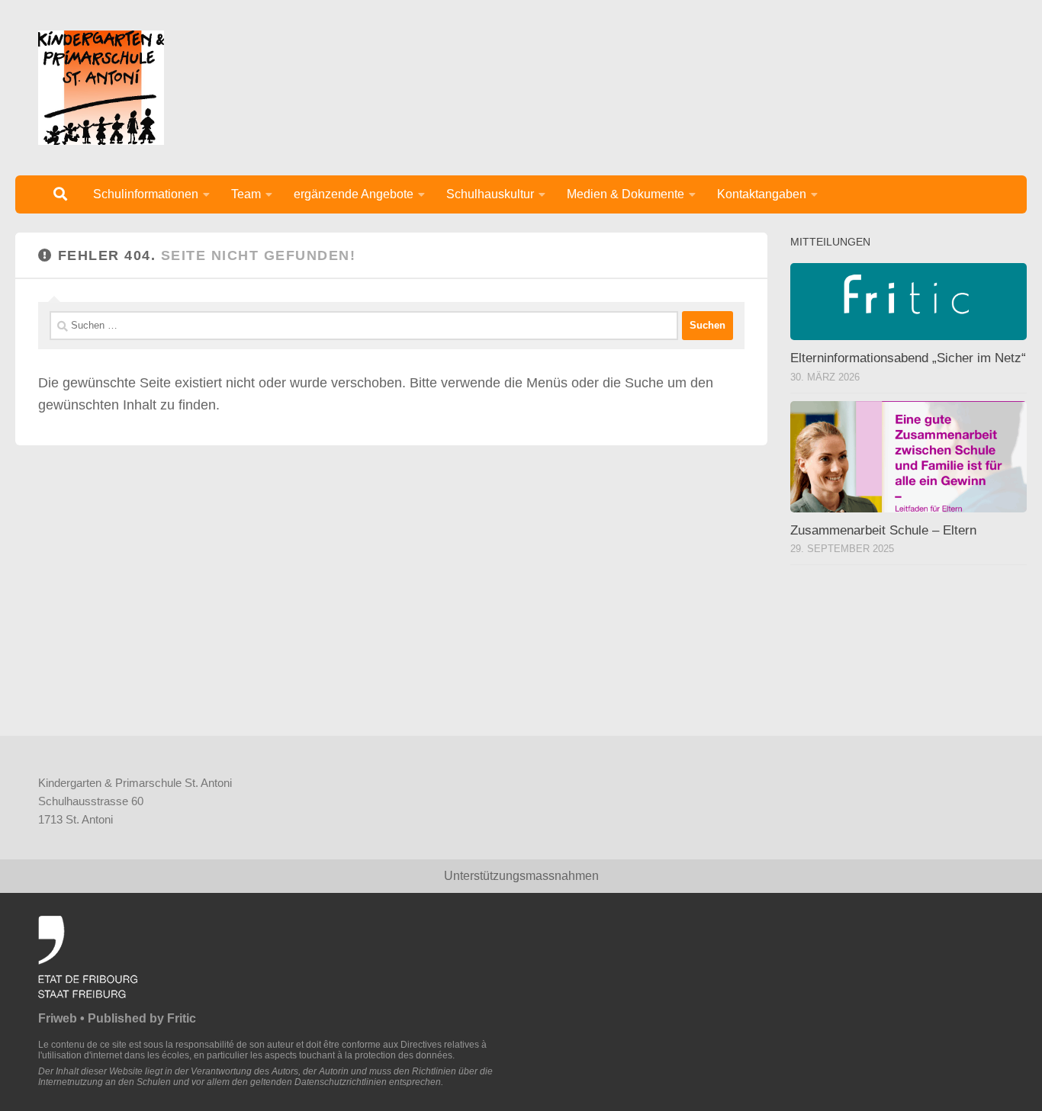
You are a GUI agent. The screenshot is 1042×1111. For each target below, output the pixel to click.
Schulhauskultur (490, 194)
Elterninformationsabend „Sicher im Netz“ (908, 358)
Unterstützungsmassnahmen (521, 875)
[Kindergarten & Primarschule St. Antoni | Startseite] (101, 88)
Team (246, 194)
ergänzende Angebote (353, 194)
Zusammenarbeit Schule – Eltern (883, 530)
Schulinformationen (145, 194)
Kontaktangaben (761, 194)
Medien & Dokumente (625, 194)
